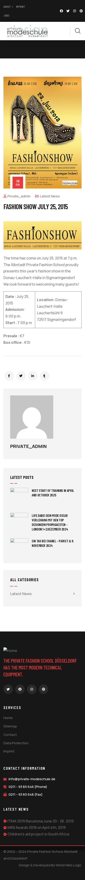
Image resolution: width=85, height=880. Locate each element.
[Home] (27, 31)
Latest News (50, 196)
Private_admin (19, 196)
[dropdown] (68, 31)
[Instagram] (74, 11)
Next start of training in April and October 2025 (53, 492)
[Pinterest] (81, 11)
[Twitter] (68, 11)
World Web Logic (69, 865)
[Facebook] (61, 11)
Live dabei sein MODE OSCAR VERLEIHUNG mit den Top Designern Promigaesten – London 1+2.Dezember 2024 (50, 522)
